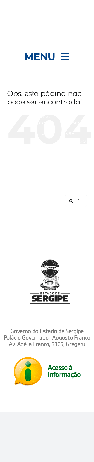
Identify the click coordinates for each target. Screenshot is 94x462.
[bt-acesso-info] (47, 359)
